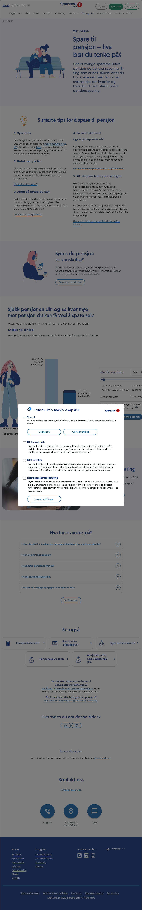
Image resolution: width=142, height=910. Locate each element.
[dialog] (71, 455)
